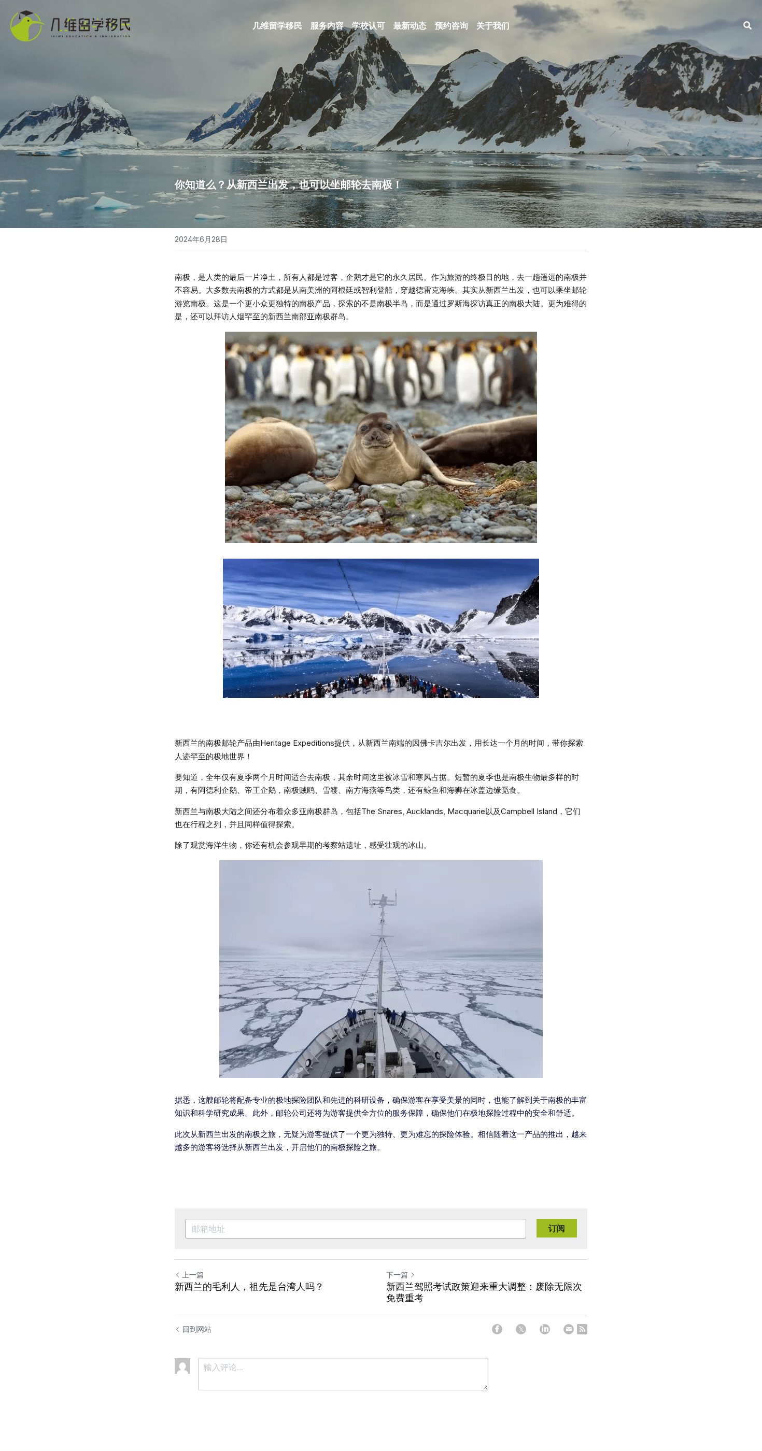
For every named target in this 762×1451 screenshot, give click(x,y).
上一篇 (193, 1274)
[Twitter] (521, 1329)
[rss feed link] (582, 1329)
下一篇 (397, 1274)
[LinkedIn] (545, 1329)
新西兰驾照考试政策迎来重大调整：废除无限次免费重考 (484, 1293)
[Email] (568, 1329)
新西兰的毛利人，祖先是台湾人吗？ (249, 1287)
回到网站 (196, 1329)
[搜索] (747, 25)
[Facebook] (497, 1329)
